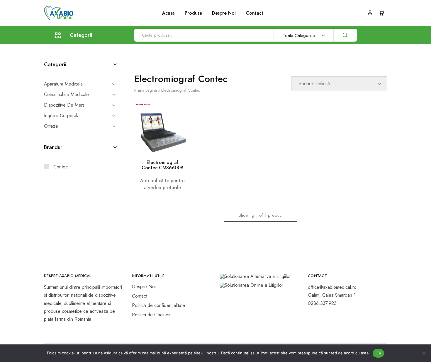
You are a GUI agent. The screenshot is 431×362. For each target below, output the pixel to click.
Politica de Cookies (151, 314)
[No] (424, 353)
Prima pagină (145, 90)
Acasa (168, 13)
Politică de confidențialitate (158, 305)
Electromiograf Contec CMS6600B (163, 165)
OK (378, 353)
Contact (254, 13)
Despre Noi (224, 13)
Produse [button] (193, 13)
